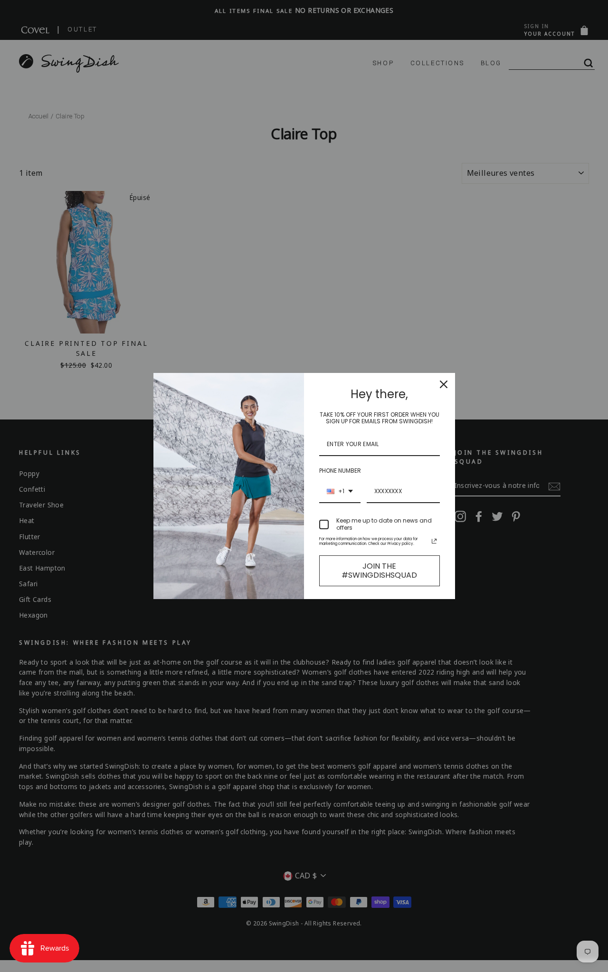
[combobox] (340, 491)
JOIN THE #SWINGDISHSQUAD (379, 571)
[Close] (443, 384)
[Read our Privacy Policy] (434, 541)
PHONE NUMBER (340, 471)
